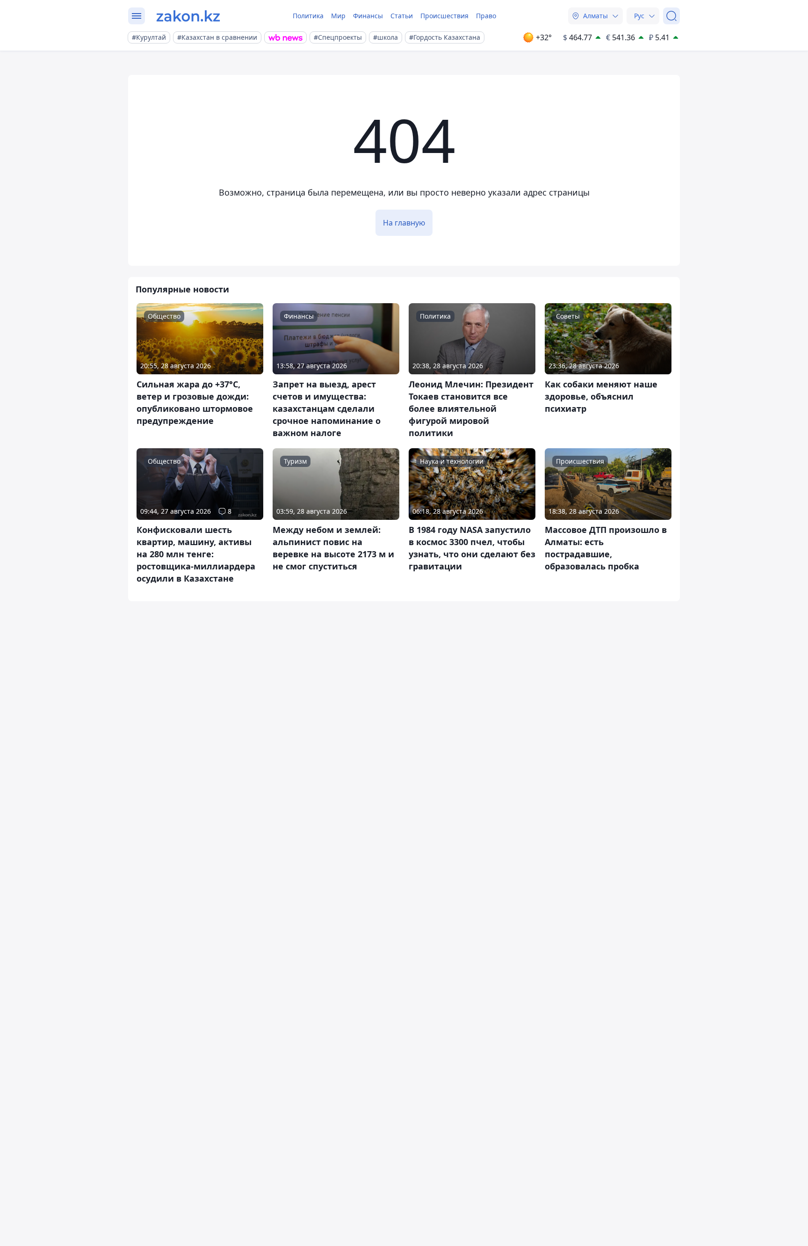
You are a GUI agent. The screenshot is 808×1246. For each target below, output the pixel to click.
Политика (308, 15)
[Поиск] (671, 15)
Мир (338, 15)
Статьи (401, 15)
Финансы (368, 15)
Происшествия (444, 15)
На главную (404, 223)
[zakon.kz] (188, 16)
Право (486, 15)
